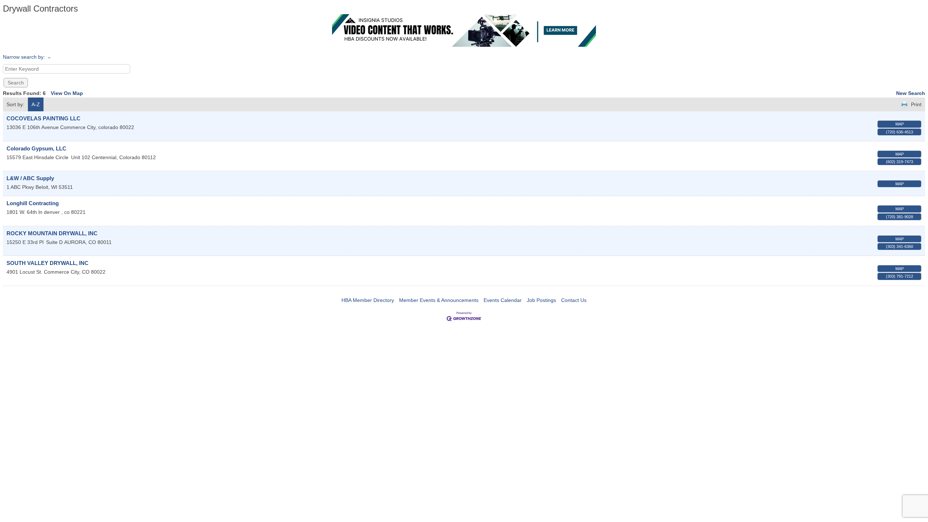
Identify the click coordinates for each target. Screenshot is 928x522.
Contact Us (574, 300)
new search (910, 93)
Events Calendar (503, 300)
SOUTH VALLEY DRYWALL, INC (47, 263)
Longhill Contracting (33, 203)
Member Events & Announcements (438, 300)
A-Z (36, 104)
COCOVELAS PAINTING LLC (43, 118)
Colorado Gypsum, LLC (36, 148)
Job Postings (541, 300)
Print (916, 104)
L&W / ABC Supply (30, 178)
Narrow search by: (24, 57)
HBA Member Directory (367, 300)
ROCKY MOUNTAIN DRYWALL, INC (52, 233)
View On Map (67, 93)
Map (899, 124)
